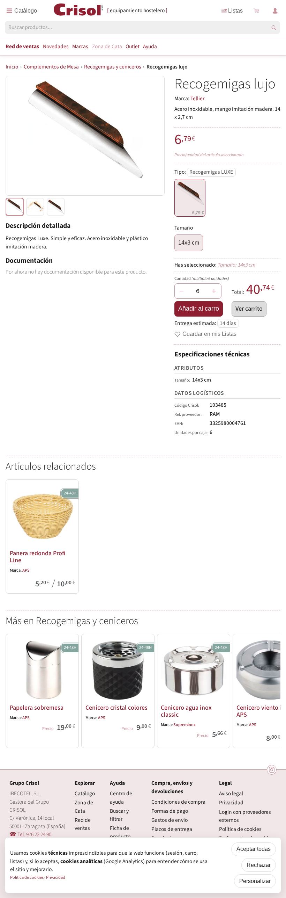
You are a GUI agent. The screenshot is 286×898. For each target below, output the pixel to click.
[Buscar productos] (273, 27)
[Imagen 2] (56, 207)
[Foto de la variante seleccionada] (15, 207)
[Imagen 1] (35, 207)
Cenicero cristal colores (116, 707)
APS (26, 570)
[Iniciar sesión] (275, 10)
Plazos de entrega (171, 829)
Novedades (56, 46)
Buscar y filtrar (119, 815)
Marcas (80, 46)
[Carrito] (256, 10)
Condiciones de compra (178, 802)
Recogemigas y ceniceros (112, 67)
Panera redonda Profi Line (38, 557)
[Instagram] (272, 770)
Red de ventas (22, 46)
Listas (235, 11)
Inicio (12, 67)
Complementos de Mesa (51, 67)
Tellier (197, 98)
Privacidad (231, 802)
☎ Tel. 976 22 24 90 (30, 834)
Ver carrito (249, 308)
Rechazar (259, 865)
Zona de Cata (107, 46)
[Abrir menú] (21, 10)
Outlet (133, 46)
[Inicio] (79, 10)
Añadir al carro (198, 308)
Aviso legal (231, 793)
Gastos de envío (169, 820)
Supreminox (184, 725)
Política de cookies (240, 829)
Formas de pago (169, 811)
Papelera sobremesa (36, 707)
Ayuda (150, 46)
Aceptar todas (253, 849)
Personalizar (255, 881)
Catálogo (85, 793)
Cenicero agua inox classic (186, 711)
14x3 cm (188, 243)
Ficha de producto (120, 832)
